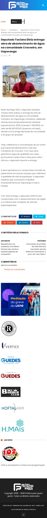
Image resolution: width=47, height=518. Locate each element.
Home (3, 22)
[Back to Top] (23, 515)
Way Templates (38, 505)
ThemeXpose (18, 505)
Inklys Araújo (30, 509)
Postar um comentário (14, 269)
